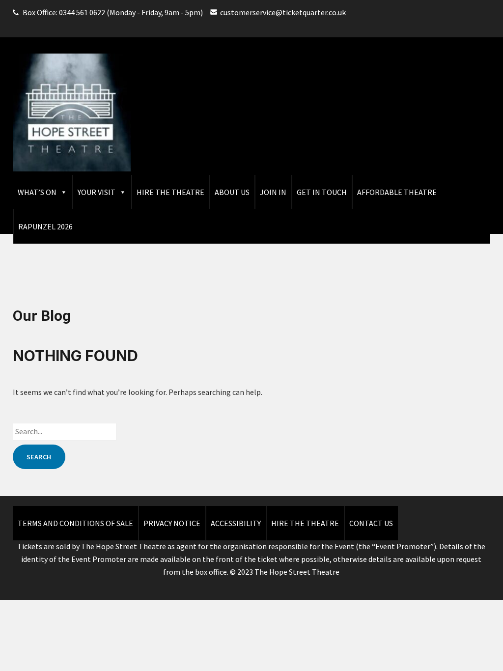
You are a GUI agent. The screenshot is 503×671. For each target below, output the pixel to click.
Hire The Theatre (170, 192)
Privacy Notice (171, 523)
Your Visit (96, 192)
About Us (232, 192)
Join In (273, 192)
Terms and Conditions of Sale (75, 523)
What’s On (37, 192)
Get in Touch (322, 192)
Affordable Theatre (397, 192)
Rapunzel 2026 (45, 226)
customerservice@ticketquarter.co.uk (283, 12)
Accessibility (236, 523)
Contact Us (371, 523)
